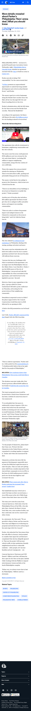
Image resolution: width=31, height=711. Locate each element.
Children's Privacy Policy (7, 702)
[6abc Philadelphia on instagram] (11, 690)
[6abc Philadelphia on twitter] (7, 690)
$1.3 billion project (22, 117)
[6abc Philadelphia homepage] (6, 2)
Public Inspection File (6, 705)
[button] (2, 2)
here (3, 310)
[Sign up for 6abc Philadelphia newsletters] (15, 690)
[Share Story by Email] (18, 35)
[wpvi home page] (4, 666)
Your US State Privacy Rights (20, 702)
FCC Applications (17, 705)
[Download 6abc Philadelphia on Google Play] (15, 694)
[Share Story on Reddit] (10, 35)
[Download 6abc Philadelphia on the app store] (6, 694)
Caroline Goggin (19, 28)
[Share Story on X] (6, 35)
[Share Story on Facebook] (2, 35)
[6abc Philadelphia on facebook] (3, 690)
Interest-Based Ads (13, 704)
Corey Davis (5, 29)
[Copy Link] (22, 35)
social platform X (22, 364)
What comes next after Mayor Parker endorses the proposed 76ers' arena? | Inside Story (15, 484)
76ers (15, 71)
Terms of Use (4, 704)
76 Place (5, 84)
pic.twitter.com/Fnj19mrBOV (16, 339)
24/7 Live (12, 2)
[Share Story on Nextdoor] (14, 35)
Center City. (5, 74)
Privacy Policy (5, 700)
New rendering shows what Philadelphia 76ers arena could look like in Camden (15, 374)
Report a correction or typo (9, 578)
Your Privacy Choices (14, 700)
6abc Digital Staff (9, 28)
